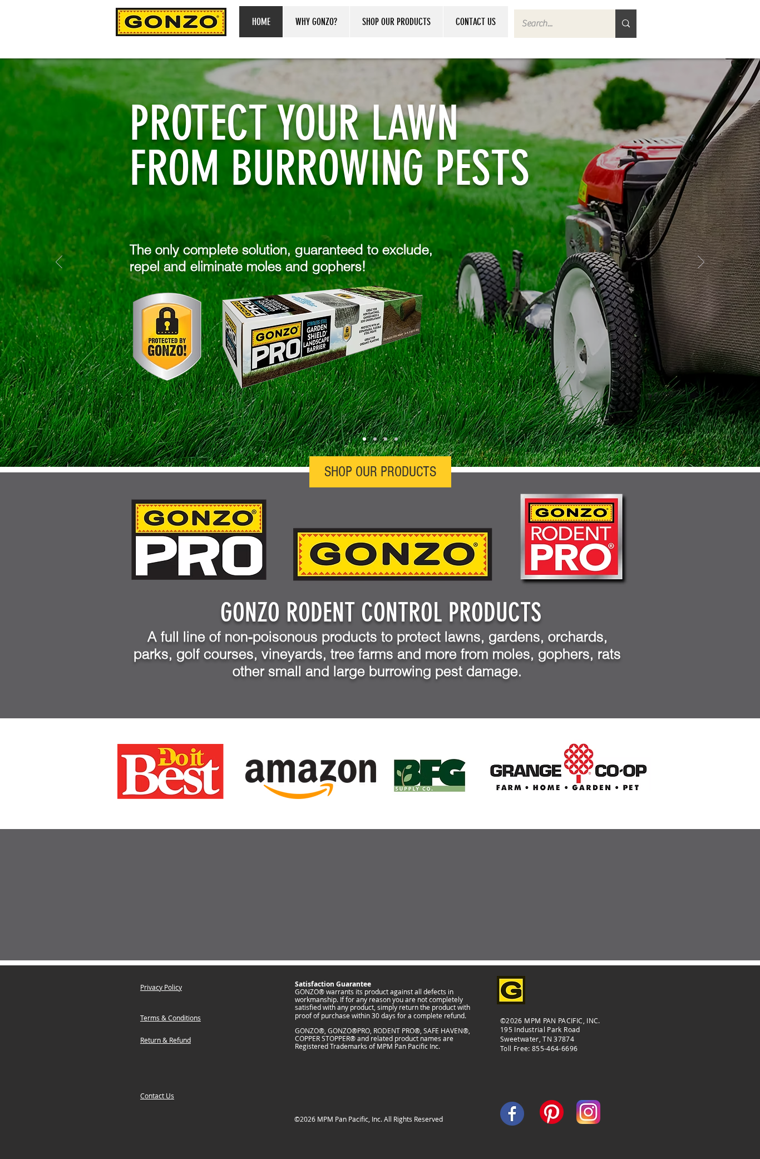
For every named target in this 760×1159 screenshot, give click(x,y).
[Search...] (625, 23)
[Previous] (59, 262)
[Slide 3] (385, 439)
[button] (316, 21)
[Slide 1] (364, 439)
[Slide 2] (375, 439)
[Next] (701, 262)
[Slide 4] (396, 439)
